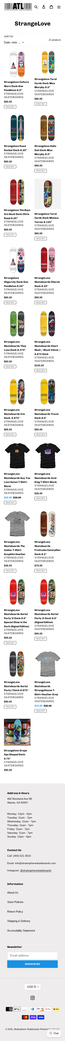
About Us (12, 892)
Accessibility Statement (21, 930)
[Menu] (59, 7)
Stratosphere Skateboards (26, 1029)
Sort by (8, 36)
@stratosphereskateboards (35, 870)
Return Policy (15, 911)
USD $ (31, 986)
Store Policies (15, 902)
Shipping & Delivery (18, 920)
